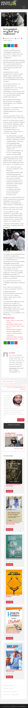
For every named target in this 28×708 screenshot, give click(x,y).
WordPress (23, 706)
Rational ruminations (9, 685)
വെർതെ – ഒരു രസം (9, 688)
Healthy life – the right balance (11, 694)
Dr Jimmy (18, 38)
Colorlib (13, 706)
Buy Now (9, 491)
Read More (20, 419)
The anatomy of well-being (10, 691)
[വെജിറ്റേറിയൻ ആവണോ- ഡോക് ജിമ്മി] (14, 441)
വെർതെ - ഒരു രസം (7, 40)
